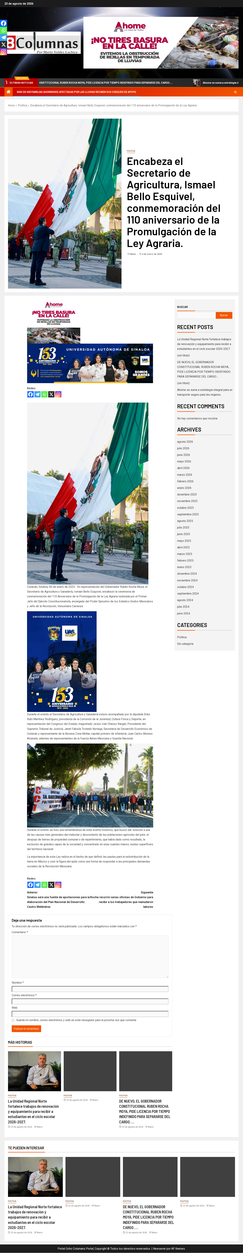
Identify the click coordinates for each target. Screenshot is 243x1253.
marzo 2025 (184, 554)
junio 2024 (183, 613)
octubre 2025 (185, 507)
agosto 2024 (185, 600)
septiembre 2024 (188, 593)
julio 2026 (183, 448)
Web (14, 1007)
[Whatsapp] (44, 394)
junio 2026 (183, 455)
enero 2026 (184, 488)
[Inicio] (8, 92)
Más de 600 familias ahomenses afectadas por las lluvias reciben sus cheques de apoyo (76, 92)
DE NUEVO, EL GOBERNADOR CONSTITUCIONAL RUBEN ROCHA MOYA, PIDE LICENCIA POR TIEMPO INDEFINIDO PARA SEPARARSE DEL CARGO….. (144, 1111)
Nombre (18, 982)
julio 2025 (183, 527)
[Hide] (1, 58)
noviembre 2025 (187, 501)
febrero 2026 (185, 481)
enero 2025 (184, 567)
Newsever (159, 1248)
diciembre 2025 (187, 494)
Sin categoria (185, 644)
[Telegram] (37, 394)
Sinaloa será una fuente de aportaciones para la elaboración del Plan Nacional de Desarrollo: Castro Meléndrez (58, 900)
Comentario (20, 932)
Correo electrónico (24, 995)
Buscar (182, 306)
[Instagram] (58, 394)
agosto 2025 (185, 521)
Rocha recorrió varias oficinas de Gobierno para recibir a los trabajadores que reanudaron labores (121, 900)
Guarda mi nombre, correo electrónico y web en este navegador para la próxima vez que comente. (76, 1020)
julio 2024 (183, 606)
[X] (51, 394)
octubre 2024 (185, 587)
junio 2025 (183, 534)
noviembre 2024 (187, 580)
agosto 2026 (185, 441)
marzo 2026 (184, 474)
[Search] (235, 92)
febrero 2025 (185, 560)
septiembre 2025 (188, 514)
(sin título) (183, 355)
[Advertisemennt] (161, 42)
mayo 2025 (184, 541)
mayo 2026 (184, 461)
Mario (133, 254)
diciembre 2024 (187, 573)
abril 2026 (183, 468)
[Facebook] (30, 394)
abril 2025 (183, 547)
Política (131, 151)
